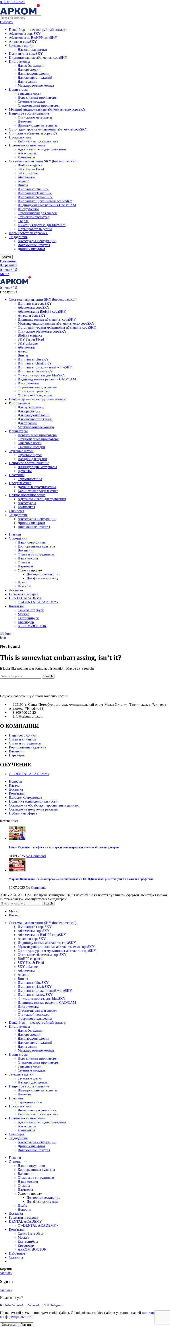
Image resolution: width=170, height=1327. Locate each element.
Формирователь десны (35, 229)
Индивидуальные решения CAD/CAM (47, 205)
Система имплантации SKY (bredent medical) (42, 161)
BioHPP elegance (30, 165)
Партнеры (25, 566)
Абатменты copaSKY (25, 33)
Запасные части (29, 93)
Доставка (16, 789)
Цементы (25, 121)
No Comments (36, 856)
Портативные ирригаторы (37, 97)
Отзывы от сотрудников (36, 554)
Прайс (22, 582)
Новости (24, 586)
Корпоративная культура (36, 546)
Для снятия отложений (35, 77)
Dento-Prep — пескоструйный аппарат (38, 29)
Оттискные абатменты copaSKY (33, 133)
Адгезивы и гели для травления (42, 149)
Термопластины (30, 479)
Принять (26, 1324)
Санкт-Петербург (31, 610)
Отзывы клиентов (22, 739)
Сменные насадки (31, 101)
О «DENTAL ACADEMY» (38, 602)
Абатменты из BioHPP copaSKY (33, 37)
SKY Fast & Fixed (31, 169)
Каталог (15, 785)
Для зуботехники (31, 65)
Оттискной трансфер (33, 217)
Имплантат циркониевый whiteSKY (45, 201)
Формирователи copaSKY (28, 233)
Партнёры (16, 755)
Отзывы (24, 562)
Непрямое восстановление (29, 113)
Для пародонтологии (33, 73)
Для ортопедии (29, 69)
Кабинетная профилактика (38, 141)
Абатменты (26, 177)
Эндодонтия (18, 237)
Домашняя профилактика (37, 487)
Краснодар (26, 622)
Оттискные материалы (35, 117)
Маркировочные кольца (36, 85)
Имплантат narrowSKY (35, 197)
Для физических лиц (42, 578)
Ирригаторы (18, 89)
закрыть (6, 1273)
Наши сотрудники (31, 542)
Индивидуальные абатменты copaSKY (38, 57)
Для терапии (27, 81)
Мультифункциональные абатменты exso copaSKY (47, 109)
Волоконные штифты (34, 245)
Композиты (26, 157)
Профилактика (20, 137)
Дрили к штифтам (31, 249)
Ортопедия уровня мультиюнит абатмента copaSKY (48, 129)
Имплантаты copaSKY (26, 53)
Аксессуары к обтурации (37, 241)
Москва (23, 614)
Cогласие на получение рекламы (33, 809)
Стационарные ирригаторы (38, 105)
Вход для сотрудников (25, 797)
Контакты (16, 793)
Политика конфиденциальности (33, 801)
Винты (23, 185)
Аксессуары (27, 153)
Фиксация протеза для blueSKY (42, 225)
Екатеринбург (28, 618)
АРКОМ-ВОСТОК (32, 626)
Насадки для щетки (32, 49)
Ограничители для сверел (37, 213)
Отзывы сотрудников (25, 743)
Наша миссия (28, 558)
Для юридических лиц (43, 574)
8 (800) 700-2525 (12, 2)
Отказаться (9, 1324)
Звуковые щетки (21, 45)
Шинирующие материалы (37, 125)
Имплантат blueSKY (33, 189)
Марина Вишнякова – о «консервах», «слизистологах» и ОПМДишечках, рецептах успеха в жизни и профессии (81, 879)
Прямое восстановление (27, 145)
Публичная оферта (23, 813)
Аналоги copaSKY (23, 41)
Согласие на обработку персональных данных (44, 805)
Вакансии (25, 550)
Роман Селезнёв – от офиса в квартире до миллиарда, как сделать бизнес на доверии (64, 847)
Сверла (23, 221)
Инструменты (19, 61)
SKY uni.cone (28, 173)
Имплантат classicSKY (35, 193)
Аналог (23, 181)
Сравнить (16, 1257)
